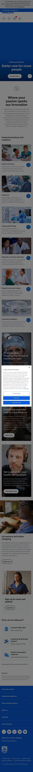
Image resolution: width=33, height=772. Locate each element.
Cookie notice (26, 388)
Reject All (16, 398)
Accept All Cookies (16, 402)
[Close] (29, 367)
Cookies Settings (16, 393)
